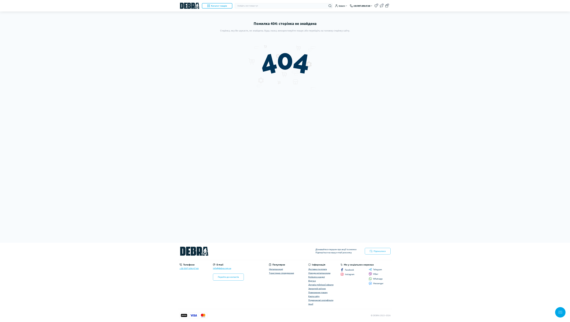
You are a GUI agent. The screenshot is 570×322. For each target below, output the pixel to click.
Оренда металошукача (319, 273)
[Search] (330, 5)
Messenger (378, 283)
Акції (310, 304)
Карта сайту (313, 296)
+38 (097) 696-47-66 (189, 268)
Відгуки (312, 281)
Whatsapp (378, 279)
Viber (375, 274)
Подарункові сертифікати (320, 300)
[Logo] (190, 5)
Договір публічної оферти (321, 285)
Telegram (377, 269)
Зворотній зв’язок (317, 288)
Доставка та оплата (317, 269)
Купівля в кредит (316, 277)
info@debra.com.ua (222, 268)
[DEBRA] (231, 251)
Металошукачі (276, 269)
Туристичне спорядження (281, 273)
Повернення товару (318, 292)
